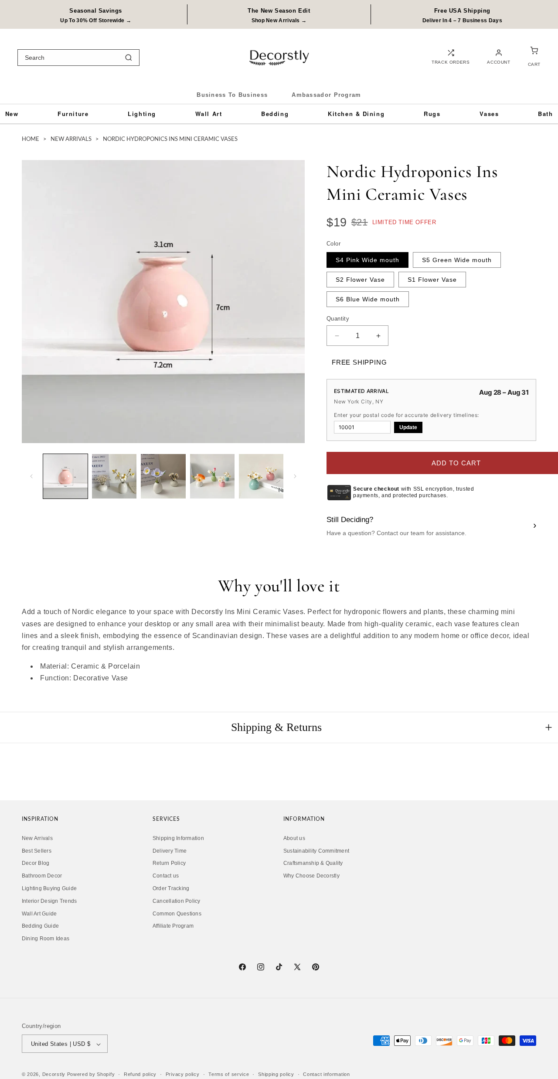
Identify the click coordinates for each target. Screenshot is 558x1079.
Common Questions (177, 914)
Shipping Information (178, 838)
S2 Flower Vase (360, 279)
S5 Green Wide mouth (457, 259)
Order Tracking (171, 888)
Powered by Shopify (91, 1074)
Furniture (73, 113)
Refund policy (140, 1074)
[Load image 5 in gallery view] (261, 476)
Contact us (166, 876)
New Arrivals (71, 139)
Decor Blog (35, 863)
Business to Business (232, 95)
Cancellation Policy (177, 901)
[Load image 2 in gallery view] (114, 476)
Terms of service (228, 1074)
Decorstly (53, 1074)
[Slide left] (31, 476)
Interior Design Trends (49, 901)
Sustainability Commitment (316, 851)
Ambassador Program (326, 95)
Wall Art (208, 113)
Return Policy (169, 863)
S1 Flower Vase (432, 279)
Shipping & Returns (276, 727)
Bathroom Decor (42, 876)
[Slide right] (295, 476)
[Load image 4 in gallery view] (212, 476)
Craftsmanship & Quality (313, 863)
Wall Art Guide (39, 914)
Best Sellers (36, 851)
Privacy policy (183, 1074)
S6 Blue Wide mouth (368, 299)
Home (30, 139)
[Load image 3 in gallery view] (163, 476)
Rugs (432, 113)
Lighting (142, 113)
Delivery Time (170, 851)
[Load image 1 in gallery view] (65, 476)
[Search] (128, 57)
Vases (489, 113)
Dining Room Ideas (45, 939)
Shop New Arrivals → (279, 20)
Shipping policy (276, 1074)
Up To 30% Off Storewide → (95, 20)
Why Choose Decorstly (311, 876)
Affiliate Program (173, 926)
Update (408, 427)
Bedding (275, 113)
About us (294, 838)
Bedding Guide (40, 926)
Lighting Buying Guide (49, 888)
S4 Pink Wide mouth (367, 259)
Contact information (326, 1074)
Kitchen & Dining (356, 113)
